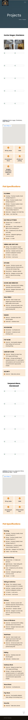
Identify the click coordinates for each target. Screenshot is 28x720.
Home (20, 19)
